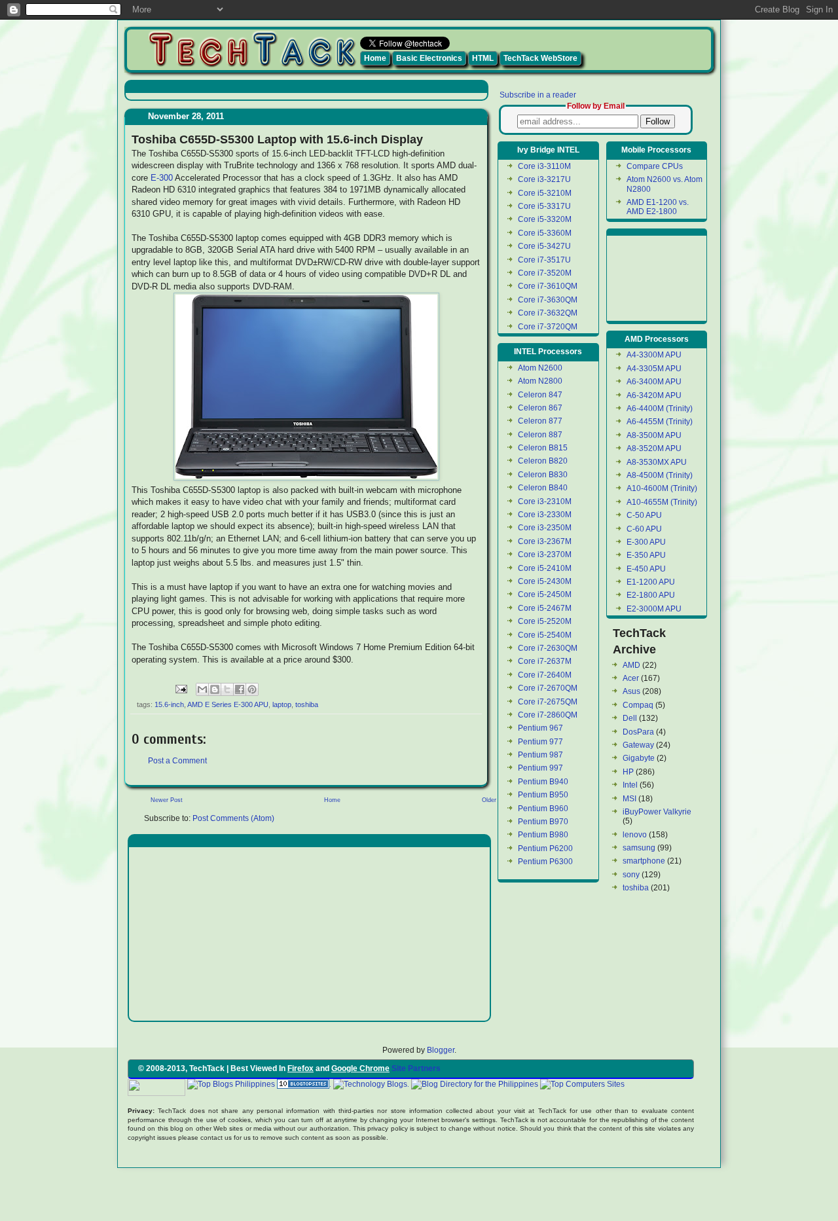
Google (640, 1084)
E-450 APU (646, 569)
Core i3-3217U (544, 179)
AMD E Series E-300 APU (227, 704)
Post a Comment (177, 760)
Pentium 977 (540, 741)
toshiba (306, 704)
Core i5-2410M (545, 568)
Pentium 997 (540, 768)
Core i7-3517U (544, 259)
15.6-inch (169, 704)
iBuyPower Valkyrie (657, 811)
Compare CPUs (655, 166)
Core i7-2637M (545, 661)
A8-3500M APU (654, 435)
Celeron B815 (543, 447)
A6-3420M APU (654, 395)
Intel (630, 785)
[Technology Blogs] (370, 1084)
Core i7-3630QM (547, 299)
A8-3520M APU (654, 448)
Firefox (300, 1068)
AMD (631, 665)
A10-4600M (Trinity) (662, 488)
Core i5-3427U (544, 246)
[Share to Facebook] (239, 689)
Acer (631, 678)
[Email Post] (180, 688)
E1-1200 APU (651, 582)
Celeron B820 (543, 460)
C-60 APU (644, 529)
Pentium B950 (543, 794)
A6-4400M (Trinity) (660, 408)
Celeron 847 (540, 394)
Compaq (638, 705)
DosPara (638, 732)
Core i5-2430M (545, 581)
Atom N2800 (540, 381)
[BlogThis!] (214, 689)
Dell (630, 718)
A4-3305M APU (654, 368)
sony (631, 874)
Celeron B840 (543, 487)
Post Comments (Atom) (233, 818)
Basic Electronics (429, 58)
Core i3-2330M (545, 514)
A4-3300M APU (654, 354)
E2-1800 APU (651, 595)
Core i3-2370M (545, 554)
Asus (631, 691)
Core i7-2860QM (547, 715)
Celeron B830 (543, 474)
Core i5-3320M (545, 219)
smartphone (644, 861)
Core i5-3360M (545, 233)
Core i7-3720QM (547, 326)
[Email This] (202, 689)
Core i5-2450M (545, 594)
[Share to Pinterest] (252, 689)
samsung (639, 847)
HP (628, 771)
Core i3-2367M (545, 541)
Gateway (638, 745)
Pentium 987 (540, 754)
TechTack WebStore (540, 58)
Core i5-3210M (545, 193)
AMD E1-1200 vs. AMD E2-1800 (658, 207)
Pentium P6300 (545, 861)
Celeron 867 (540, 407)
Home (375, 58)
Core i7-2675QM (547, 701)
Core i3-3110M (544, 166)
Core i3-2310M (545, 501)
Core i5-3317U (544, 206)
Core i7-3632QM (547, 313)
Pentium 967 (540, 728)
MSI (629, 798)
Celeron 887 (540, 434)
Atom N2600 (540, 368)
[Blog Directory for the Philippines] (474, 1084)
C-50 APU (644, 515)
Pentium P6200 (545, 848)
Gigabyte (639, 758)
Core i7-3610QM (547, 286)
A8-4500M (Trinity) (660, 475)
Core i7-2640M (545, 675)
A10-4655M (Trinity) (662, 502)
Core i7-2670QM (547, 688)
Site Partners (416, 1068)
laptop (281, 704)
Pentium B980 (543, 834)
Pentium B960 (543, 808)
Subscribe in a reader (538, 95)
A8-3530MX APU (657, 462)
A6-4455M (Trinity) (660, 421)
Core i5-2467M (545, 608)
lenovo (635, 834)
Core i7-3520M (545, 273)
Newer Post (167, 800)
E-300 (162, 178)
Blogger (440, 1050)
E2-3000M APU (654, 608)
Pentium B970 (543, 821)
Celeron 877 (540, 421)
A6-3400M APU (654, 381)
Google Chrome (360, 1068)
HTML (483, 58)
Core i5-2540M (545, 635)
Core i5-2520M (545, 621)
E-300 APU (646, 542)
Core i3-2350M (545, 527)
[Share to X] (227, 689)
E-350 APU (646, 555)
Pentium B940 (543, 781)
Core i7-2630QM (547, 648)
